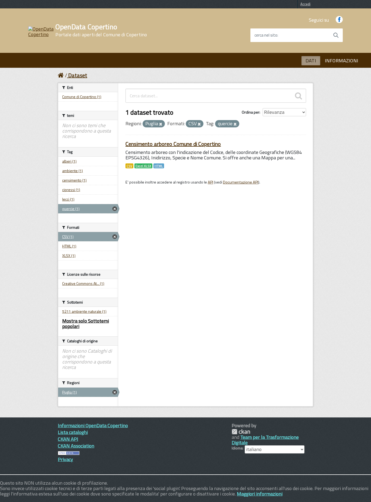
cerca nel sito (265, 35)
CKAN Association (76, 445)
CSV (129, 165)
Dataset (77, 75)
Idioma (237, 448)
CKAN (241, 432)
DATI (311, 60)
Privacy (65, 459)
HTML (159, 165)
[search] (298, 96)
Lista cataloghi (73, 432)
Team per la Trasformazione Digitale (265, 439)
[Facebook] (339, 20)
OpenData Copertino (101, 30)
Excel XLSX (143, 165)
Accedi (305, 4)
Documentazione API (240, 182)
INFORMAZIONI (341, 60)
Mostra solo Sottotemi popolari (85, 323)
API (210, 182)
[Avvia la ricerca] (336, 35)
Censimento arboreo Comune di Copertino (173, 144)
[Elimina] (160, 124)
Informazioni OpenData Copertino (93, 425)
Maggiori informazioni (259, 493)
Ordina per (250, 112)
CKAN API (68, 439)
